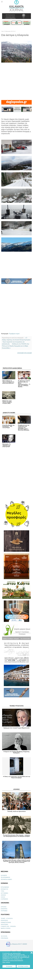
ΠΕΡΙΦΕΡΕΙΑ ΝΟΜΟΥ (6, 879)
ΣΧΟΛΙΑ (3, 897)
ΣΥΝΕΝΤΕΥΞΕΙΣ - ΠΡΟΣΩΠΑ (8, 926)
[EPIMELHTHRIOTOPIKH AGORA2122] (16, 282)
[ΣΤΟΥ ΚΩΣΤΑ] (16, 590)
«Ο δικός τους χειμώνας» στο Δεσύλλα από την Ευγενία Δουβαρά (16, 777)
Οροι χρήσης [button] (6, 962)
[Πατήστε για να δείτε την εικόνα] (16, 51)
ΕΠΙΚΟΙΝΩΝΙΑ (4, 938)
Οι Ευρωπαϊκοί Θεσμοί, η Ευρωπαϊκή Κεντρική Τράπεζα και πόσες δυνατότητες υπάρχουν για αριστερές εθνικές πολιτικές (16, 861)
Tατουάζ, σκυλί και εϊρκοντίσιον (16, 811)
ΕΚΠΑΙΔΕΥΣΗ (4, 889)
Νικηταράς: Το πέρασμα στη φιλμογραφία (6, 445)
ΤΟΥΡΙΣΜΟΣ (4, 910)
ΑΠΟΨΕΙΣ (3, 895)
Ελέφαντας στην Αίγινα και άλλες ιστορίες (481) (7, 402)
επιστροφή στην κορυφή (24, 353)
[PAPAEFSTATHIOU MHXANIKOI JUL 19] (16, 676)
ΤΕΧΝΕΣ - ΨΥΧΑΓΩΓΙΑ (7, 918)
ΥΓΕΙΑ (2, 891)
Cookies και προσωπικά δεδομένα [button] (12, 960)
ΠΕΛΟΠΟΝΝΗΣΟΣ (5, 877)
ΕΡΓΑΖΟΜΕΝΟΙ (5, 887)
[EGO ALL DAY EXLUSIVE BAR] (16, 17)
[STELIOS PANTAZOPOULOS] (16, 653)
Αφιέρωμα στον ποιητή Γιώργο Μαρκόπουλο (16, 728)
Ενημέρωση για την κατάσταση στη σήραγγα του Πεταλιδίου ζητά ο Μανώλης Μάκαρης (23, 427)
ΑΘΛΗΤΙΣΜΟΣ (4, 924)
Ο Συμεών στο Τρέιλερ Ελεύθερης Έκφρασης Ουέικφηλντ (16, 752)
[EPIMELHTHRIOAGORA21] (16, 693)
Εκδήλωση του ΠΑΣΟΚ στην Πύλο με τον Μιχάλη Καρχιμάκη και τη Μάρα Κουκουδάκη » (15, 346)
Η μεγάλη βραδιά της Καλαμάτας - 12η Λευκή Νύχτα (8, 426)
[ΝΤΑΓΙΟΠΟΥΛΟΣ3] (16, 103)
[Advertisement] (16, 81)
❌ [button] (31, 953)
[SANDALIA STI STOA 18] (16, 541)
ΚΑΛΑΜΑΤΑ (4, 875)
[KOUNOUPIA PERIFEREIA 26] (16, 612)
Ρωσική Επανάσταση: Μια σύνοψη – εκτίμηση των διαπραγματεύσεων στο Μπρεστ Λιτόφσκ (16, 835)
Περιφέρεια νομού (14, 333)
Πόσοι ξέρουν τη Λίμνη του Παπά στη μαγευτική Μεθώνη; (8, 382)
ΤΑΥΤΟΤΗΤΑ (4, 936)
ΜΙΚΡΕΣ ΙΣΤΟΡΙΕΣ (5, 928)
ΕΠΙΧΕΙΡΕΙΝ (4, 908)
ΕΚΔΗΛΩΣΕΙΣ (4, 920)
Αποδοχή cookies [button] (23, 966)
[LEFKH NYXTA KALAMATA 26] (16, 515)
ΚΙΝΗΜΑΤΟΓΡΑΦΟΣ (6, 922)
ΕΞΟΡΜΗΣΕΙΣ (4, 899)
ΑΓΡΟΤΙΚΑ (3, 906)
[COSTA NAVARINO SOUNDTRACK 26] (16, 567)
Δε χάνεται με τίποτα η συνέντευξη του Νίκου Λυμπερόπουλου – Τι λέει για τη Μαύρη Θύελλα (24, 383)
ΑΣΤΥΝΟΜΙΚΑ (4, 893)
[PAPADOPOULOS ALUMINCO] (16, 110)
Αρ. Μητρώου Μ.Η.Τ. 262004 (18, 944)
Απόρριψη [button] (9, 966)
